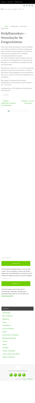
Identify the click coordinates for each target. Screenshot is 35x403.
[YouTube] (32, 5)
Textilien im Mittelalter (8, 351)
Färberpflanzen (6, 325)
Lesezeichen (6, 95)
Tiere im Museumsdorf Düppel (10, 354)
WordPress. (30, 379)
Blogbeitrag (5, 319)
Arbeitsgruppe (6, 312)
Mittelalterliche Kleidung (9, 338)
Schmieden (5, 347)
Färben (4, 322)
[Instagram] (27, 5)
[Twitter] (30, 5)
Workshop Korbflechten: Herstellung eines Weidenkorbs (8, 103)
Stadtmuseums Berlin (7, 296)
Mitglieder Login (18, 1)
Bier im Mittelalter (7, 316)
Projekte (4, 341)
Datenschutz (10, 1)
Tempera (24, 379)
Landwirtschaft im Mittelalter (10, 335)
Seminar (6, 26)
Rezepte (4, 344)
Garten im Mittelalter (8, 328)
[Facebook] (24, 5)
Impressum (3, 1)
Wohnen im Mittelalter (8, 357)
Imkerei (4, 331)
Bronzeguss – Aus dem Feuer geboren (27, 102)
